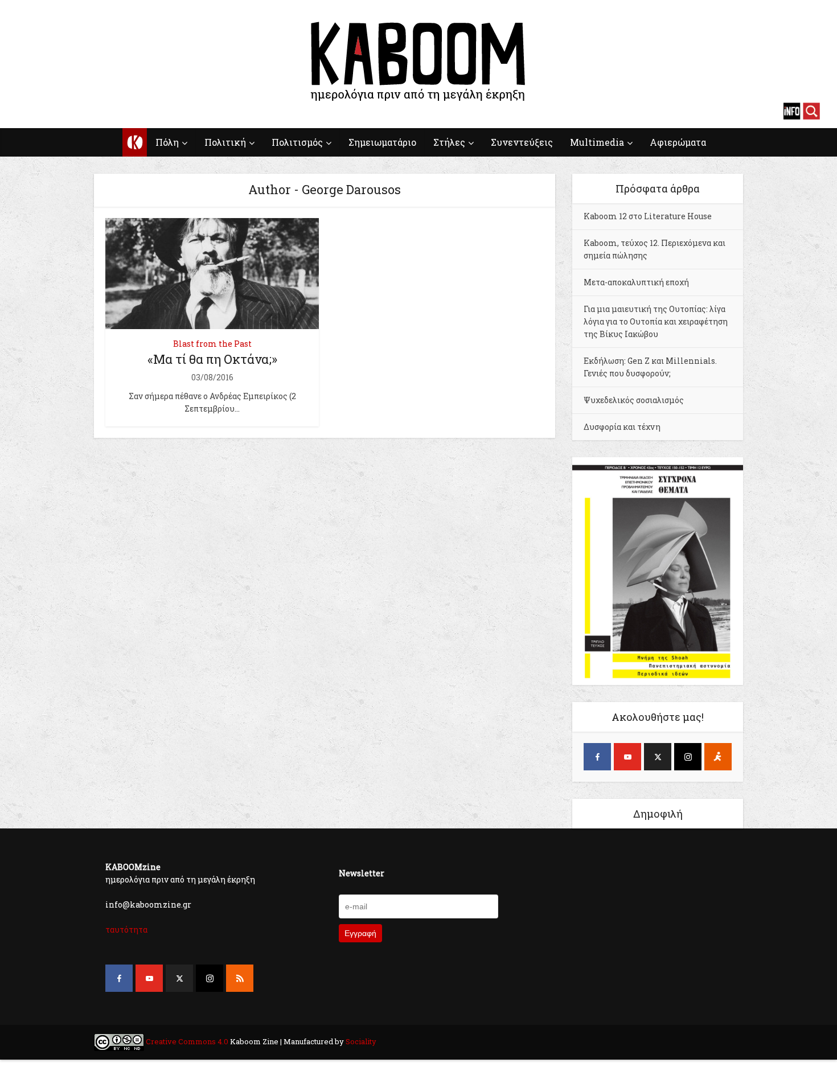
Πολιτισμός (297, 142)
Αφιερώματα (678, 142)
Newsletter (361, 873)
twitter (65, 111)
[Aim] (718, 756)
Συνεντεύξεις (522, 142)
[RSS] (239, 978)
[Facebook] (597, 756)
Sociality (360, 1041)
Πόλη (167, 142)
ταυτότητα (126, 929)
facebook (25, 111)
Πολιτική (225, 142)
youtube (45, 111)
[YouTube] (627, 756)
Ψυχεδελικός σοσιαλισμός (634, 400)
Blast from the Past (212, 343)
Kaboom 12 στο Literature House (648, 216)
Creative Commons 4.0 (187, 1041)
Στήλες (449, 142)
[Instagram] (687, 756)
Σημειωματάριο (382, 142)
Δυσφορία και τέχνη (622, 426)
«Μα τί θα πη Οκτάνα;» (212, 359)
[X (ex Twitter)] (657, 756)
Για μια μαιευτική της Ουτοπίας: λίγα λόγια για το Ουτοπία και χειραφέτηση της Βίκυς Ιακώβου (656, 321)
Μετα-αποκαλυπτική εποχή (636, 282)
